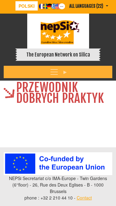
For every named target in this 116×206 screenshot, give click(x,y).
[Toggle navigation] (58, 72)
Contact (84, 198)
